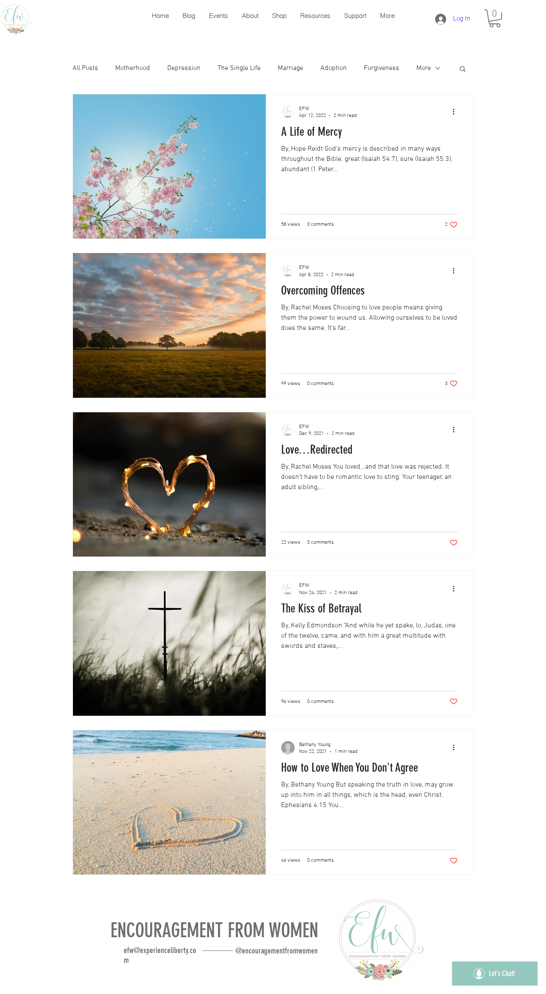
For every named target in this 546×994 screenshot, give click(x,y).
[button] (494, 18)
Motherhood (132, 68)
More (423, 68)
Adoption (333, 68)
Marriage (290, 68)
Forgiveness (381, 68)
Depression (183, 68)
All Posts (85, 68)
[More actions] (456, 112)
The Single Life (239, 68)
